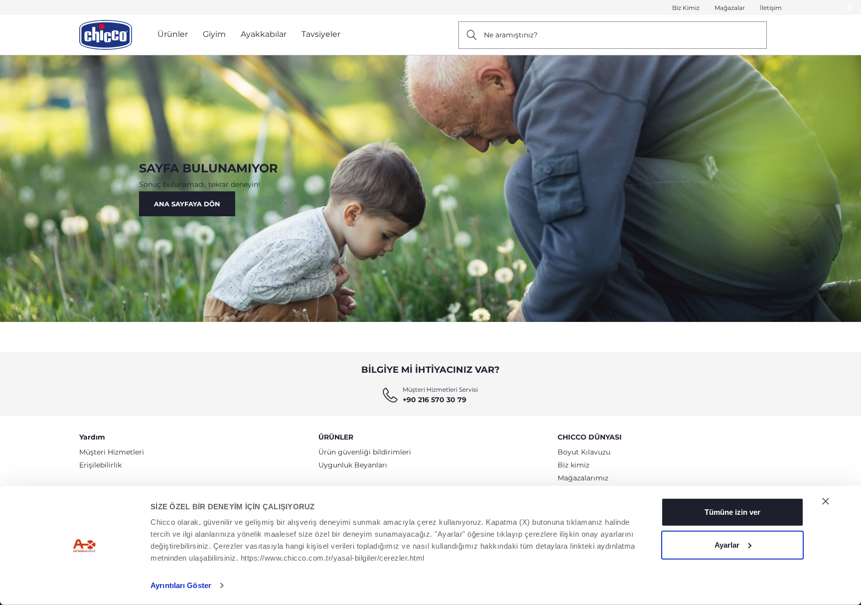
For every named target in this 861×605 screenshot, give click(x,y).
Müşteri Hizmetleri (111, 452)
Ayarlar (727, 544)
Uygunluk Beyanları (352, 464)
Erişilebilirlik (100, 464)
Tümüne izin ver (732, 512)
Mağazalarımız (583, 477)
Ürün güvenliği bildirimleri (364, 452)
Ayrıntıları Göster (180, 585)
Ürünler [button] (172, 34)
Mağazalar (730, 7)
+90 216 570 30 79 (434, 399)
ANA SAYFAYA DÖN (187, 204)
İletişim (771, 7)
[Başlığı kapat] (825, 501)
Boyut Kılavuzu (584, 452)
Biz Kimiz (686, 7)
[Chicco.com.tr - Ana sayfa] (105, 35)
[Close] (850, 7)
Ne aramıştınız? (511, 34)
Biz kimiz (573, 464)
